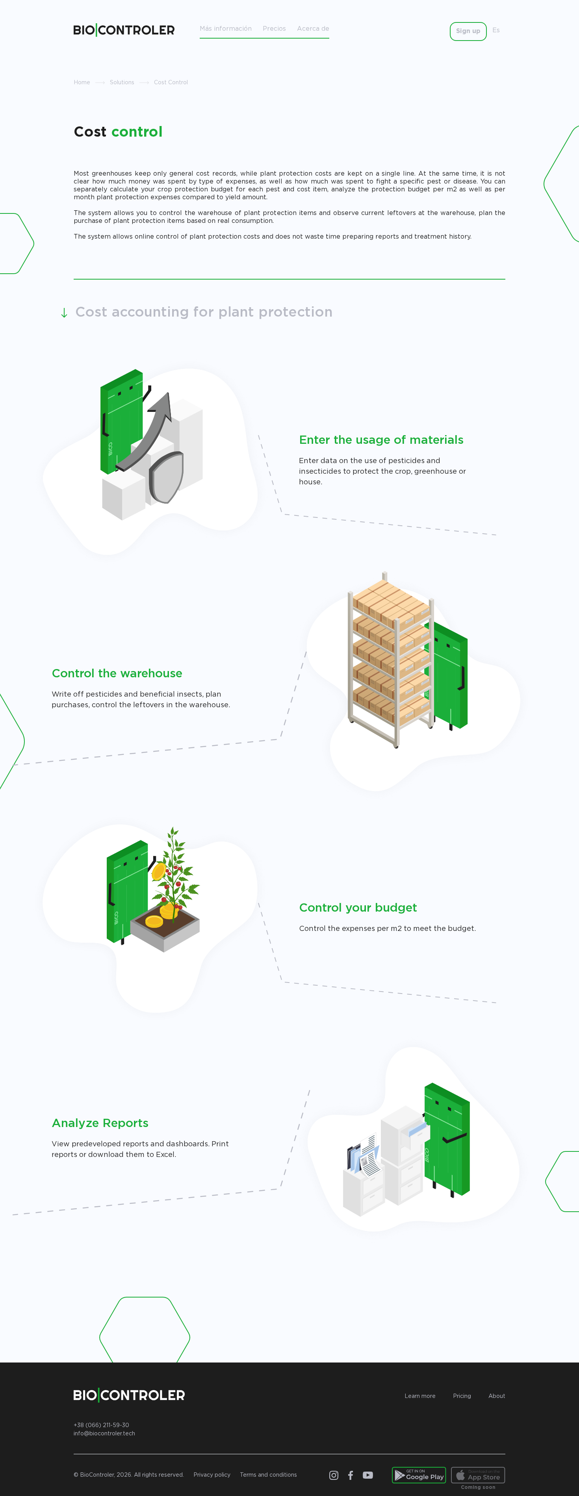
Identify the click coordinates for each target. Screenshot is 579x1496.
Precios (274, 29)
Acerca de (313, 29)
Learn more (420, 1396)
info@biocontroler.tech (104, 1433)
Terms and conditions (268, 1475)
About (496, 1396)
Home (82, 82)
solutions (122, 82)
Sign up (468, 31)
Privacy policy (211, 1475)
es (496, 30)
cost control (171, 82)
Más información (226, 29)
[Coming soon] (478, 1475)
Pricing (462, 1396)
